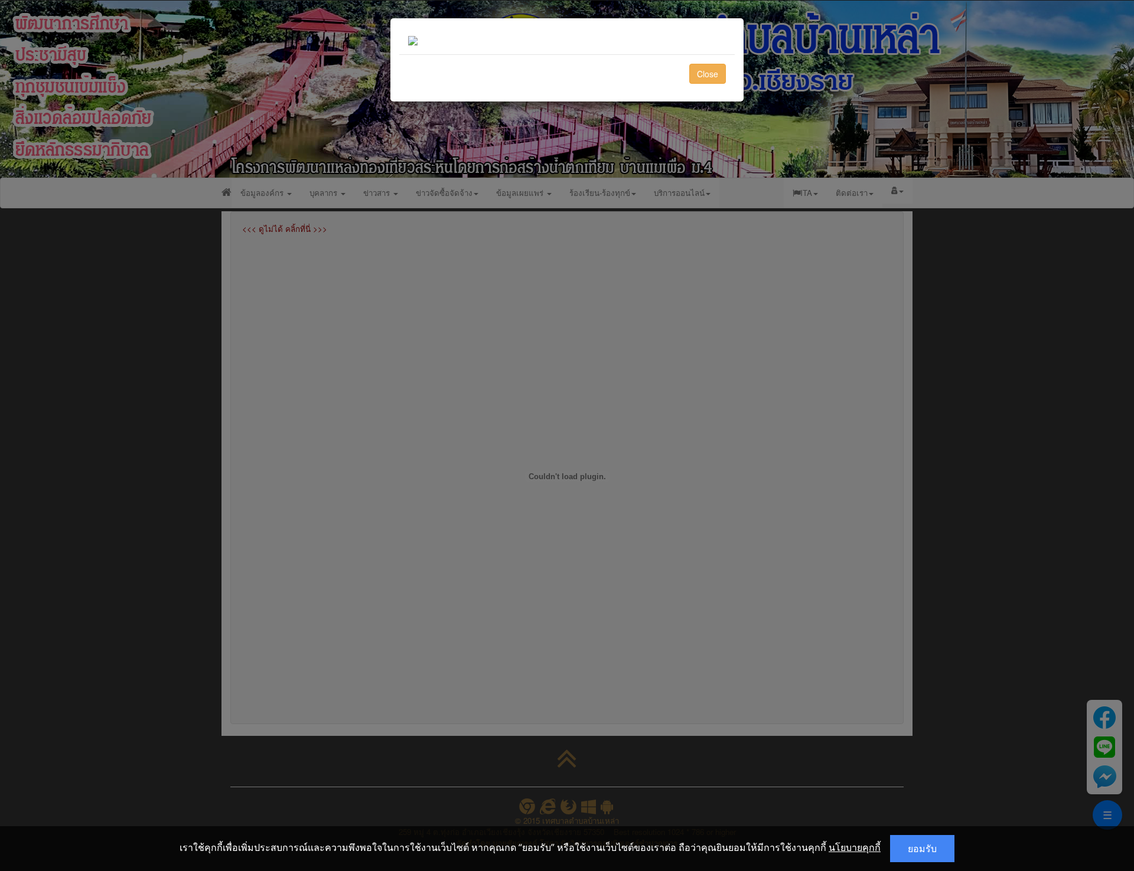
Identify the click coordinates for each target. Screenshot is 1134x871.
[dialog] (567, 435)
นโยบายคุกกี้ (855, 847)
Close (707, 74)
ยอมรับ (922, 848)
